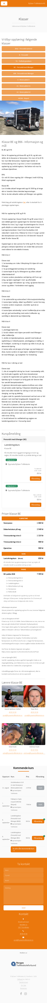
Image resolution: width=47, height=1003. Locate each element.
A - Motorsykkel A (23, 80)
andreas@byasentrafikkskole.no (34, 753)
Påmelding (35, 478)
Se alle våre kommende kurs (23, 848)
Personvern (23, 988)
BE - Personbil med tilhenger (23, 67)
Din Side (23, 985)
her (24, 202)
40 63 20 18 (12, 712)
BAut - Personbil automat (23, 49)
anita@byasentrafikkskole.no (12, 753)
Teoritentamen (23, 982)
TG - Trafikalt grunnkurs (23, 61)
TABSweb (20, 979)
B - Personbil (23, 55)
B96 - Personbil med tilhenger (23, 73)
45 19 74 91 (34, 750)
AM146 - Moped (23, 98)
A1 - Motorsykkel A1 (23, 86)
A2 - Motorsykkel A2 (23, 92)
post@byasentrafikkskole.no (12, 715)
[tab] (23, 439)
